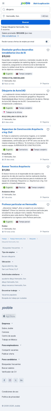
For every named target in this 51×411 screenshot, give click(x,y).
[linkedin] (21, 380)
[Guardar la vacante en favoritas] (48, 50)
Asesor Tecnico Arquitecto (16, 166)
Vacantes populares (9, 295)
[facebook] (4, 380)
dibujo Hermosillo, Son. (10, 282)
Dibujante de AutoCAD (14, 90)
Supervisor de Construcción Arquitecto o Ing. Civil (22, 130)
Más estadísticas (9, 36)
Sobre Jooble (7, 328)
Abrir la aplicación (41, 3)
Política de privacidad (10, 397)
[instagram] (10, 380)
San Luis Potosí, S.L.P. (10, 269)
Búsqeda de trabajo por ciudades (14, 298)
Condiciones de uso (10, 391)
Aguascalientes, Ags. (10, 266)
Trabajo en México (9, 339)
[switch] (47, 41)
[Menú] (3, 3)
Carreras (5, 332)
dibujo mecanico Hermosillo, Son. (14, 285)
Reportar (46, 84)
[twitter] (15, 380)
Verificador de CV (9, 372)
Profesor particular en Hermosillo (19, 204)
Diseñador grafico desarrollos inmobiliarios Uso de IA (17, 51)
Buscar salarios (8, 368)
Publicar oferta (8, 354)
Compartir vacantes (10, 350)
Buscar (25, 22)
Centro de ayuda (9, 336)
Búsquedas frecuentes (11, 248)
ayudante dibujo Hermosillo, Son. (14, 279)
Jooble (17, 406)
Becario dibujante (8, 256)
